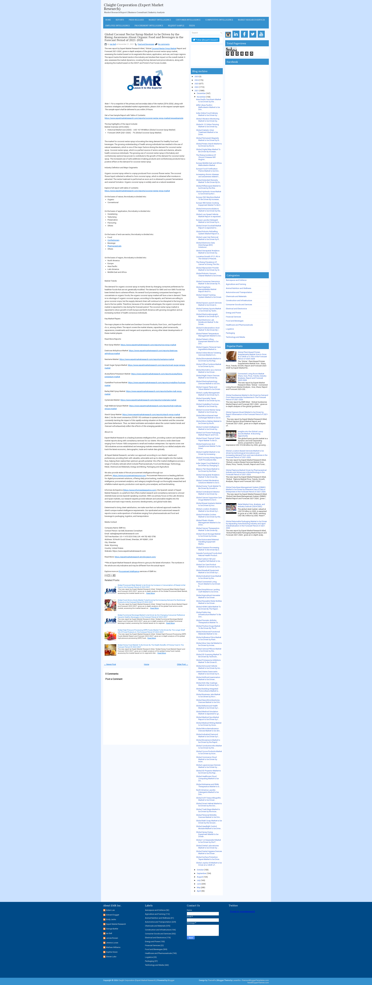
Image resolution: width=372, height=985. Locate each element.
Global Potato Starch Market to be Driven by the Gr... (209, 145)
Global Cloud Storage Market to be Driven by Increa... (208, 535)
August (200, 877)
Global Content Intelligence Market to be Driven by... (207, 428)
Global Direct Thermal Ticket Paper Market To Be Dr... (208, 439)
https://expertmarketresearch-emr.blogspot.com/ (135, 557)
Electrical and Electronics (236, 309)
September (201, 873)
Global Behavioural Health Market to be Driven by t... (207, 707)
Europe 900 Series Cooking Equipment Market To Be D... (209, 204)
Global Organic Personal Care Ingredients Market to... (208, 348)
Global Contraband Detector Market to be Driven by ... (208, 493)
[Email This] (105, 575)
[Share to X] (111, 575)
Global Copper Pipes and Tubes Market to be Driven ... (209, 388)
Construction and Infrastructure (239, 300)
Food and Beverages (146, 44)
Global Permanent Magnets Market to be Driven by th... (208, 139)
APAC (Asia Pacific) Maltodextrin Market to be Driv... (208, 107)
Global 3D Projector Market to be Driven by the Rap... (208, 772)
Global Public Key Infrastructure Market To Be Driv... (208, 614)
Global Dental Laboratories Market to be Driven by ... (207, 847)
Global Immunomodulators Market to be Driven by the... (208, 210)
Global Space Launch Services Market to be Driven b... (209, 304)
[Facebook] (245, 38)
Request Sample (176, 25)
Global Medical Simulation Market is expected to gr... (208, 712)
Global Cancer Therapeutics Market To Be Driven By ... (207, 529)
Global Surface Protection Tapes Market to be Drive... (208, 858)
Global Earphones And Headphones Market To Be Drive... (208, 446)
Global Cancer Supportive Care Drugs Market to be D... (209, 498)
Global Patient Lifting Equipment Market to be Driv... (207, 341)
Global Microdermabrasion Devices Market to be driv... (208, 729)
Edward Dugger (112, 915)
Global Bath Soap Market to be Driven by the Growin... (209, 822)
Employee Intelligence (117, 25)
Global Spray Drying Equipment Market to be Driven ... (207, 834)
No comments (164, 44)
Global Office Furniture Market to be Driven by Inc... (208, 365)
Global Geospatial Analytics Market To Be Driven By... (207, 476)
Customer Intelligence (188, 19)
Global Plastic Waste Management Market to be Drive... (208, 522)
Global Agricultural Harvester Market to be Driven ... (208, 596)
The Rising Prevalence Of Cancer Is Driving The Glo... (208, 263)
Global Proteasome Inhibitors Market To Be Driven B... (208, 661)
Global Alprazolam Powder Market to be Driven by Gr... (208, 269)
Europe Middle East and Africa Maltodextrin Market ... (209, 164)
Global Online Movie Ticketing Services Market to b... (208, 354)
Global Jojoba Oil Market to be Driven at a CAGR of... (209, 864)
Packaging (230, 333)
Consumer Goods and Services (239, 304)
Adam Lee (110, 910)
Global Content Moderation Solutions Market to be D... (208, 481)
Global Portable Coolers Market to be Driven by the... (208, 515)
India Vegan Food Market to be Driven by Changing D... (208, 464)
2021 (197, 90)
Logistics (230, 329)
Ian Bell (113, 44)
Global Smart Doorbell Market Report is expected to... (208, 227)
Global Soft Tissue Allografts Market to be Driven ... (208, 799)
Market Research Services (251, 19)
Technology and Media (235, 337)
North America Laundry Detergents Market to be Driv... (207, 792)
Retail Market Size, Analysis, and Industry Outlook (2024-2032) (251, 505)
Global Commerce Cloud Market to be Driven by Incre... (206, 759)
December (201, 93)
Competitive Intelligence (219, 19)
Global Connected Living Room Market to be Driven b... (208, 584)
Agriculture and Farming (236, 284)
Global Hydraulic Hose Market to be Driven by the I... (208, 192)
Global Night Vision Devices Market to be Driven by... (207, 376)
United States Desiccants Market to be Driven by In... (208, 673)
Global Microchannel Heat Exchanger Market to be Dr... (209, 416)
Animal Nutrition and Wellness (238, 288)
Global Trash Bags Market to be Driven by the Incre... (208, 810)
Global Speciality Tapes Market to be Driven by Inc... (208, 399)
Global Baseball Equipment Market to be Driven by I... (207, 571)
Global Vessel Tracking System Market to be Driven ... (208, 297)
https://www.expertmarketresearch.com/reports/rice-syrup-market (148, 345)
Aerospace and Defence (236, 280)
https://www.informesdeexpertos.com (140, 490)
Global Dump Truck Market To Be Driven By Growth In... (208, 487)
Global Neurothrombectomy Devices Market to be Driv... (208, 701)
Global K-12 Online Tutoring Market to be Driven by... (207, 125)
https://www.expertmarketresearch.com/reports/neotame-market (146, 359)
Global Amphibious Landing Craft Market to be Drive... (208, 590)
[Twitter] (253, 38)
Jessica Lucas (112, 943)
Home (108, 19)
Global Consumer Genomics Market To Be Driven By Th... (208, 282)
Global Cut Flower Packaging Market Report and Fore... (208, 434)
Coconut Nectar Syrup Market (164, 48)
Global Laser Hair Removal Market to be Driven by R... (208, 238)
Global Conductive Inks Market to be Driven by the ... (209, 747)
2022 (197, 87)
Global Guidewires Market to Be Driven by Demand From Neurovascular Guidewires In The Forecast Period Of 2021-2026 (247, 397)
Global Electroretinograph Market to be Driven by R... (208, 315)
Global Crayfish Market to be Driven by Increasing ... (208, 453)
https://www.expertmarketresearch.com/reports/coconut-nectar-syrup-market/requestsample (144, 118)
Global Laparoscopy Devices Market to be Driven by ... (208, 766)
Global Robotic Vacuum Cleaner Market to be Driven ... (208, 275)
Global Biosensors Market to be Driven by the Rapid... (208, 741)
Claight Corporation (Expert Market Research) (133, 6)
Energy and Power (233, 313)
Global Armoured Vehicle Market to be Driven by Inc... (208, 667)
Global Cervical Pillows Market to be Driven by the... (208, 650)
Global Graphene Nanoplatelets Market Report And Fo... (206, 289)
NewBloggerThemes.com (258, 983)
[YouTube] (262, 38)
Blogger (171, 980)
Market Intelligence (160, 19)
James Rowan (112, 938)
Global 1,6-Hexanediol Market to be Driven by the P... (208, 841)
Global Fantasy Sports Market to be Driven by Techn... (208, 310)
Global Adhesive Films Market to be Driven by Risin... (208, 638)
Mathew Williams (113, 947)
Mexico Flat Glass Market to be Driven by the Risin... (207, 470)
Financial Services (233, 317)
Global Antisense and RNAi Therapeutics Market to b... (208, 785)
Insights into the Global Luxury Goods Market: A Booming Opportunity (250, 433)
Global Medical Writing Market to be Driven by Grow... (208, 724)
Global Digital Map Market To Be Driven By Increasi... (208, 150)
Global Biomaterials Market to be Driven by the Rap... (208, 359)
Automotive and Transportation (239, 292)
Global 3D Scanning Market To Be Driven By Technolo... (208, 655)
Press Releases (136, 19)
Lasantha (236, 980)
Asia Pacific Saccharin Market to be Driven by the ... (208, 100)
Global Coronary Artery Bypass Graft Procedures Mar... (209, 459)
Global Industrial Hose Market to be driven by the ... (208, 577)
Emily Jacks (111, 919)
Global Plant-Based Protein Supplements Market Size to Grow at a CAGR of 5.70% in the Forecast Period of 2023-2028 (252, 355)
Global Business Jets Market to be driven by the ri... (208, 695)
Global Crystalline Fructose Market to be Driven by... (207, 405)
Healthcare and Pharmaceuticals (239, 325)
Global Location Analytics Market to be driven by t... (207, 510)
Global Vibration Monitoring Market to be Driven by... (207, 120)
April (199, 891)
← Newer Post (110, 664)
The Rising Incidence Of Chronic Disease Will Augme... (206, 157)
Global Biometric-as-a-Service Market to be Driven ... (208, 371)
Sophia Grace (111, 952)
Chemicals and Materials (236, 296)
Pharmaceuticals (114, 246)
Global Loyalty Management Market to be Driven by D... (208, 394)
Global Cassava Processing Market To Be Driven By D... (208, 548)
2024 (197, 80)
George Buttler (112, 929)
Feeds (192, 25)
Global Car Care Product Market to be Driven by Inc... (208, 565)
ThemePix (212, 980)
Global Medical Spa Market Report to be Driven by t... (207, 718)
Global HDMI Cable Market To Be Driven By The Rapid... (208, 608)
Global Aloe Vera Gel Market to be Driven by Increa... (209, 644)
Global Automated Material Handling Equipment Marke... (207, 541)
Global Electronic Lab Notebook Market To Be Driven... (207, 322)
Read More (150, 593)
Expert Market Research (116, 924)
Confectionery (113, 240)
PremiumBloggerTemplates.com (255, 980)
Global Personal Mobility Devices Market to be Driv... (208, 816)
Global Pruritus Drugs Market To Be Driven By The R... (208, 627)
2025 (197, 76)
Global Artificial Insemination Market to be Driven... (208, 678)
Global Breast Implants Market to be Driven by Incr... (208, 504)
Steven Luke (111, 957)
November (201, 97)
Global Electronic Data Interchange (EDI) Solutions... (205, 245)
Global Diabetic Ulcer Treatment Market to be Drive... (207, 132)
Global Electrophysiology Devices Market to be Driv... (208, 382)
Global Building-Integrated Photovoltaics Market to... (208, 690)
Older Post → (182, 664)
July (198, 880)
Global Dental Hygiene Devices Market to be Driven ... (209, 852)
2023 (197, 84)
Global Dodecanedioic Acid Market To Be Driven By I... (208, 329)
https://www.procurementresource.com (129, 475)
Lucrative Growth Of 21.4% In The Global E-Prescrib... (208, 257)
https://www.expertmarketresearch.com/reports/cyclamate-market (148, 400)
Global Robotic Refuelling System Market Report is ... (208, 232)
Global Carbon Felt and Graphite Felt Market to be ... (209, 560)
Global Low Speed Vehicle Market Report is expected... (209, 215)
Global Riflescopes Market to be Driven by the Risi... (208, 187)
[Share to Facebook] (114, 575)
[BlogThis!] (108, 575)
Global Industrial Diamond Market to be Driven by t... (207, 735)
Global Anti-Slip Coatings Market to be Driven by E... (208, 684)
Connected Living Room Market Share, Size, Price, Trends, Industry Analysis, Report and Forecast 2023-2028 (252, 377)
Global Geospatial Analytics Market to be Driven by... (207, 252)
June (199, 884)
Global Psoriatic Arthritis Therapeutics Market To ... (208, 621)
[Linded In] (236, 38)
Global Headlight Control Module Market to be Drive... (209, 827)
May (198, 887)
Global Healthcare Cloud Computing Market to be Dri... (207, 778)
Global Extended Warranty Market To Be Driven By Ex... (208, 181)
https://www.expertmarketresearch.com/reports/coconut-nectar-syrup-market (137, 191)
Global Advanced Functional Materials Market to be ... (208, 633)
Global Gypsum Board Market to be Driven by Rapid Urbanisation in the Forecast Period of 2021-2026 (247, 414)
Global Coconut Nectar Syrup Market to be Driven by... (208, 411)
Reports (120, 19)
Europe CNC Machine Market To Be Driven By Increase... (208, 198)
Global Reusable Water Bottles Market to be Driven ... (209, 602)
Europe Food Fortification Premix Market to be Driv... (208, 170)
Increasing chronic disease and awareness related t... (208, 175)
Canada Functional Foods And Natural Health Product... (209, 554)
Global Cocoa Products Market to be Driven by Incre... (209, 752)
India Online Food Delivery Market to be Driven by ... (207, 114)
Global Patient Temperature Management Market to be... (209, 334)
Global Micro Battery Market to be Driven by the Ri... (209, 422)
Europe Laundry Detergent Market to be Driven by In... (208, 221)
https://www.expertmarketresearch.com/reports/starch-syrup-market (151, 414)
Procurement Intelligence (149, 25)
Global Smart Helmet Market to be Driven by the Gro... (209, 804)
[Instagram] (228, 38)
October (200, 870)
